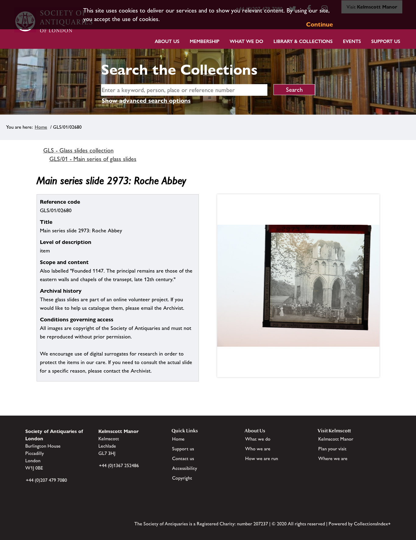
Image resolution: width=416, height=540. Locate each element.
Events (352, 41)
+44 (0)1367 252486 (119, 465)
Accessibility (184, 468)
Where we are (332, 458)
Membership (204, 41)
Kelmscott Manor (335, 439)
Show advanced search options (146, 100)
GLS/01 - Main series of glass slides (92, 159)
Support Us (385, 41)
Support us (183, 449)
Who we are (257, 449)
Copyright (182, 478)
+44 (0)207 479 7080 (46, 480)
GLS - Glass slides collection (78, 150)
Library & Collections (303, 41)
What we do (246, 41)
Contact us (183, 458)
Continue (319, 24)
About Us (167, 41)
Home (41, 127)
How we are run (261, 458)
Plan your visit (332, 449)
